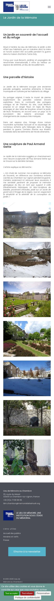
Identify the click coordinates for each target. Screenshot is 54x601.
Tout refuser (27, 593)
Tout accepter (11, 593)
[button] (49, 7)
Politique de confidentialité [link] (27, 597)
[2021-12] (27, 379)
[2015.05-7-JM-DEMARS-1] (27, 300)
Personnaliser (43, 593)
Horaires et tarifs (10, 537)
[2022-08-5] (27, 458)
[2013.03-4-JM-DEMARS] (27, 260)
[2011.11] (27, 221)
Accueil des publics (12, 533)
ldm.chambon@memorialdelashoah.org (21, 503)
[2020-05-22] (27, 339)
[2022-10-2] (27, 418)
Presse (6, 540)
